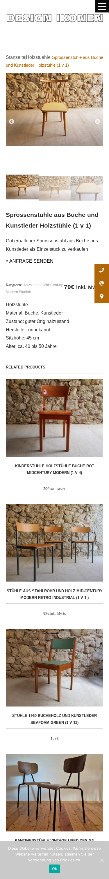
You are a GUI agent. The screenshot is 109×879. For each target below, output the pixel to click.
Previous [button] (11, 121)
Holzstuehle (38, 57)
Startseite (15, 57)
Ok (54, 868)
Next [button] (97, 121)
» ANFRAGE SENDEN (29, 261)
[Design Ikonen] (54, 12)
